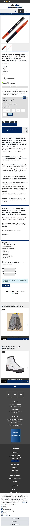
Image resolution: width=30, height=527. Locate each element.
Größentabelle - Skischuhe (15, 406)
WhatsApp (6, 122)
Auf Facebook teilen (3, 122)
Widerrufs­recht (15, 452)
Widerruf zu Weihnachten (15, 404)
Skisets (15, 407)
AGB (15, 451)
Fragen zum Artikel (15, 87)
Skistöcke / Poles (15, 409)
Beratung (15, 481)
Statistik (5, 508)
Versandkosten (13, 104)
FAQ (15, 484)
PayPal (4, 512)
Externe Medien (7, 509)
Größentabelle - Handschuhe (15, 411)
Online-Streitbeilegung (15, 455)
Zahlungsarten (15, 470)
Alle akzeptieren (15, 518)
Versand (15, 472)
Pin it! (11, 122)
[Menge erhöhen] (27, 128)
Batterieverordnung (15, 483)
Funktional (5, 514)
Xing (16, 122)
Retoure (15, 480)
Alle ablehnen (15, 521)
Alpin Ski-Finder (15, 486)
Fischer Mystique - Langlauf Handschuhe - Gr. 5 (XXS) (14, 337)
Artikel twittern (8, 122)
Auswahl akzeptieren (15, 524)
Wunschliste (9, 124)
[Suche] (15, 11)
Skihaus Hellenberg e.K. (15, 492)
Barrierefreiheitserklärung (15, 457)
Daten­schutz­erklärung (15, 454)
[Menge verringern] (27, 131)
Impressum (15, 458)
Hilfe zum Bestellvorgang (15, 478)
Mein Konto (15, 467)
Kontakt (15, 469)
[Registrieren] (4, 1)
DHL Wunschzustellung (8, 511)
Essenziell (5, 506)
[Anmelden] (2, 1)
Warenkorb (21, 11)
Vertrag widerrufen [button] (15, 460)
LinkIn (13, 122)
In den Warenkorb (13, 130)
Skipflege (15, 412)
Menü (27, 11)
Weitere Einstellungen (6, 515)
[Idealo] (15, 435)
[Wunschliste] (9, 1)
